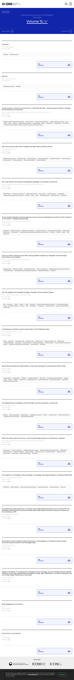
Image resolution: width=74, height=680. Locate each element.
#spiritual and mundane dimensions (46, 304)
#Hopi (5, 123)
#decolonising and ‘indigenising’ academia (26, 270)
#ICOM (63, 232)
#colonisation (60, 341)
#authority (32, 304)
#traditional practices (29, 268)
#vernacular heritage (55, 379)
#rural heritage (7, 377)
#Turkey (10, 379)
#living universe (30, 121)
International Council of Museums (41, 664)
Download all (64, 31)
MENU (70, 4)
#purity (26, 304)
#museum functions (41, 230)
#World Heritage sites (25, 453)
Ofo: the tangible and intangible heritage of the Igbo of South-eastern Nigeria (28, 292)
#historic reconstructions (9, 158)
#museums (6, 230)
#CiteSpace (6, 487)
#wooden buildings (33, 377)
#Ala (27, 305)
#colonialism (41, 305)
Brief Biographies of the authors (12, 604)
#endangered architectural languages (13, 195)
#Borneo (5, 414)
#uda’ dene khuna (8, 270)
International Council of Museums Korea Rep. (58, 664)
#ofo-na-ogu (10, 304)
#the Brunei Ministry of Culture (11, 416)
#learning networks (15, 230)
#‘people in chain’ (39, 451)
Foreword (5, 44)
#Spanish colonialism (38, 342)
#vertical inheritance (43, 487)
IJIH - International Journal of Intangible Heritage (11, 4)
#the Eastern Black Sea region (54, 377)
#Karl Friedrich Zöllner (29, 160)
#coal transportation (18, 451)
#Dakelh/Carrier (7, 268)
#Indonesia (64, 195)
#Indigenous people (18, 268)
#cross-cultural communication (28, 487)
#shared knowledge (43, 379)
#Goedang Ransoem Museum (30, 450)
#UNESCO (52, 232)
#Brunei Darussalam (14, 414)
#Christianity (33, 305)
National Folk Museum (20, 664)
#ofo (4, 304)
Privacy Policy (37, 659)
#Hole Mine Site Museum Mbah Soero (49, 450)
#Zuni (10, 123)
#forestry (16, 379)
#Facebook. (42, 344)
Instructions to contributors (11, 633)
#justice (21, 304)
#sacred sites (49, 123)
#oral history (23, 379)
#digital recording (51, 193)
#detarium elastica (13, 305)
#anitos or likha (30, 341)
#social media (34, 344)
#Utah (43, 123)
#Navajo (15, 123)
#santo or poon (39, 341)
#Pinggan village (55, 195)
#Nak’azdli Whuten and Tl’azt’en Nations (59, 268)
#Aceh (32, 195)
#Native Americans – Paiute (57, 121)
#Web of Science (15, 487)
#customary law (53, 414)
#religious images (19, 341)
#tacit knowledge (32, 158)
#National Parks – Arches (25, 123)
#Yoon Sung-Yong (14, 54)
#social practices (50, 305)
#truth (16, 304)
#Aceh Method (7, 193)
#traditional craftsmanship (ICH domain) (19, 344)
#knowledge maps (54, 487)
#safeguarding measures (28, 230)
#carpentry (24, 377)
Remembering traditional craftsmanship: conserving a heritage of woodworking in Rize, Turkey (34, 366)
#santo (5, 341)
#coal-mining (6, 450)
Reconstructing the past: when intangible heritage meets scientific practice (27, 146)
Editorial (5, 76)
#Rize (5, 379)
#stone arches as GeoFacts (41, 121)
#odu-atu (22, 305)
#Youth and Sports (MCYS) (27, 416)
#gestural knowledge (43, 158)
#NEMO (58, 232)
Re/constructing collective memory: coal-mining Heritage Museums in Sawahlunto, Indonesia (33, 438)
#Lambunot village (44, 195)
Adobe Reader (6, 31)
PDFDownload (40, 64)
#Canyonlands (36, 123)
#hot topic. (63, 487)
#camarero (11, 341)
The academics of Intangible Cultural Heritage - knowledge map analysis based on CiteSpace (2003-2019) (37, 475)
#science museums (17, 160)
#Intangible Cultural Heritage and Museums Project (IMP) (34, 232)
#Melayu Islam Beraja (63, 414)
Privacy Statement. (32, 674)
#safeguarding (25, 414)
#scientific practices (55, 158)
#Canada (53, 270)
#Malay (45, 414)
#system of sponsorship (50, 341)
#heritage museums (17, 450)
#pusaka (27, 195)
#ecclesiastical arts (9, 342)
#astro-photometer (41, 160)
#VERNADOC (61, 193)
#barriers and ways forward (54, 230)
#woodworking (16, 377)
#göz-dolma (43, 377)
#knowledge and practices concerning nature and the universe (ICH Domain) (23, 124)
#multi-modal (42, 193)
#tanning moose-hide (42, 268)
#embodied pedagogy (43, 270)
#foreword (5, 54)
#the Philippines (27, 342)
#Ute (66, 121)
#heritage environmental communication (13, 121)
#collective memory (32, 379)
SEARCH (66, 4)
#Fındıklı (66, 377)
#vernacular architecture (18, 193)
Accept (62, 674)
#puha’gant (66, 123)
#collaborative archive (31, 193)
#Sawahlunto (14, 453)
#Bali (37, 195)
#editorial (18, 86)
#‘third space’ (14, 232)
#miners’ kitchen (29, 451)
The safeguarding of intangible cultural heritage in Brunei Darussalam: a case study (30, 403)
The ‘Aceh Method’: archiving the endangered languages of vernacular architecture (29, 182)
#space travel (57, 123)
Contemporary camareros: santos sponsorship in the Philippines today (25, 329)
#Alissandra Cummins (8, 86)
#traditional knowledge (36, 414)
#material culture (21, 158)
